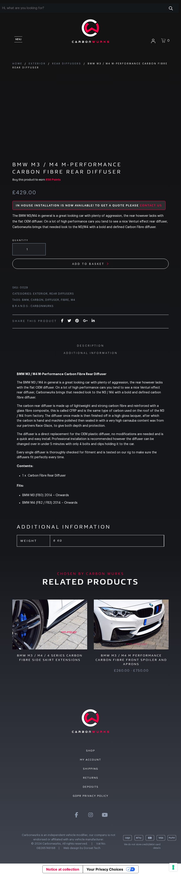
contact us (151, 205)
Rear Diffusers (66, 63)
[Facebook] (62, 320)
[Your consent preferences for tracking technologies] (173, 867)
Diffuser (52, 300)
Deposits (90, 786)
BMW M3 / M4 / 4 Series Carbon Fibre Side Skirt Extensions (50, 658)
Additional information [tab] (91, 353)
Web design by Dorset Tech (81, 848)
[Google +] (85, 320)
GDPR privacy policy (90, 795)
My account (90, 759)
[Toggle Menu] (17, 39)
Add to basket (88, 264)
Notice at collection (62, 869)
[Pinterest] (77, 320)
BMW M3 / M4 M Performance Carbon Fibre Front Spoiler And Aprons (131, 660)
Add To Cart (49, 629)
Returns (90, 777)
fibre (65, 300)
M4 (73, 300)
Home (17, 63)
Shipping (90, 768)
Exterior (37, 63)
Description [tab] (90, 345)
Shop (90, 750)
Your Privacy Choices (105, 869)
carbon (37, 300)
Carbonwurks (42, 306)
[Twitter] (69, 320)
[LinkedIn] (93, 320)
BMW (25, 300)
